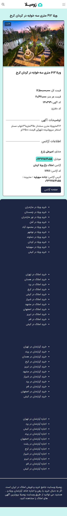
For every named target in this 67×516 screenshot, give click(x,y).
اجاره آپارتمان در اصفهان (34, 439)
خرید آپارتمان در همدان (34, 357)
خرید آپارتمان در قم (36, 386)
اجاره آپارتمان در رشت (35, 444)
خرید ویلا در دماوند (37, 237)
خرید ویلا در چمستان (35, 212)
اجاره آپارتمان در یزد (36, 424)
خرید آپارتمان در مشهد (35, 372)
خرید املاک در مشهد (36, 304)
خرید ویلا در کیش (37, 252)
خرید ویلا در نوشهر (37, 232)
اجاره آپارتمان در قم (36, 464)
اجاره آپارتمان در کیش (35, 429)
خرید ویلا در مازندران (36, 207)
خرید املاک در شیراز (36, 299)
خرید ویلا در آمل (38, 222)
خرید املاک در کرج (37, 289)
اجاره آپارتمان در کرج (36, 449)
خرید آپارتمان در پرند (36, 352)
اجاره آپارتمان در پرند (36, 434)
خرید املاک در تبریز (37, 314)
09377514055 (44, 159)
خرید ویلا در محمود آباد (34, 227)
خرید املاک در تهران (36, 274)
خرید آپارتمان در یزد (36, 381)
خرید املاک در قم (38, 319)
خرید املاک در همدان (35, 279)
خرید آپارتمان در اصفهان (34, 391)
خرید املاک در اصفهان (35, 309)
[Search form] (3, 4)
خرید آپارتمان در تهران (35, 347)
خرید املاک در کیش (36, 294)
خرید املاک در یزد (37, 284)
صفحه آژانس (51, 190)
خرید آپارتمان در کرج (36, 362)
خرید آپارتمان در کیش (35, 396)
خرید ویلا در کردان (37, 242)
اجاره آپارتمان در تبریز (35, 459)
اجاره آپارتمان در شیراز (35, 454)
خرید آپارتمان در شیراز (35, 377)
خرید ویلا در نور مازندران (34, 217)
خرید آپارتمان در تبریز (35, 367)
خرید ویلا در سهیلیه (36, 247)
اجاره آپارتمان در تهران (35, 419)
